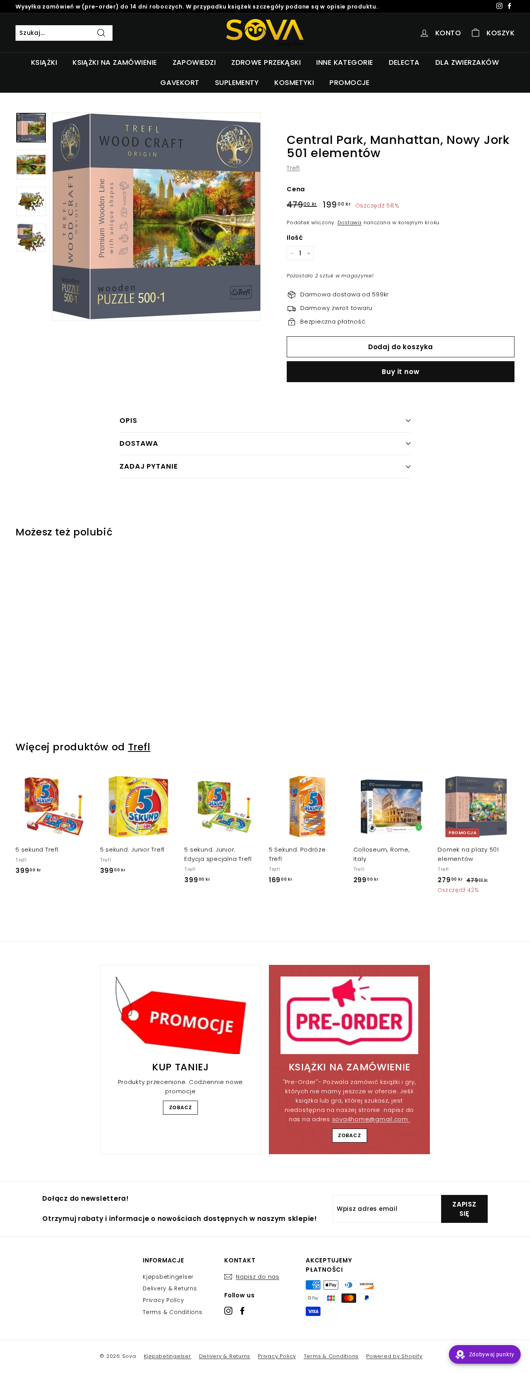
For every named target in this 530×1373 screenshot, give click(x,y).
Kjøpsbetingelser (168, 1277)
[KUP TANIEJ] (180, 1015)
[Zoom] (156, 216)
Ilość (295, 237)
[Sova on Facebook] (242, 1310)
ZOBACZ (180, 1107)
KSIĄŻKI (44, 62)
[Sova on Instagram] (228, 1310)
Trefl (293, 168)
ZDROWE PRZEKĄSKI (266, 62)
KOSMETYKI (294, 82)
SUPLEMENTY (237, 82)
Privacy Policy (163, 1300)
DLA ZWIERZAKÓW (467, 62)
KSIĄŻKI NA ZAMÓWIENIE (115, 62)
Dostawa (350, 222)
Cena (296, 189)
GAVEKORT (179, 82)
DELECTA (404, 62)
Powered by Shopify (394, 1356)
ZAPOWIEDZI (194, 62)
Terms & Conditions (173, 1312)
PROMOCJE (349, 82)
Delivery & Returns (170, 1288)
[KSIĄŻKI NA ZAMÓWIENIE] (349, 1015)
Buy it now (400, 371)
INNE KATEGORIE (344, 62)
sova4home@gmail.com (371, 1119)
